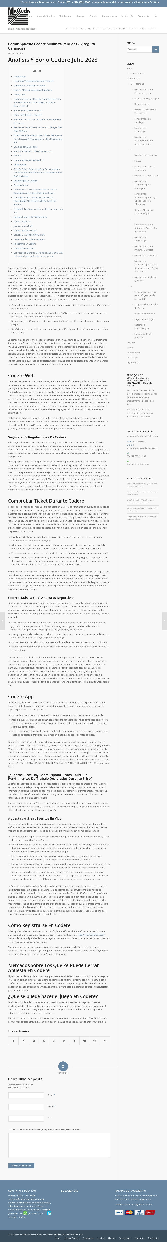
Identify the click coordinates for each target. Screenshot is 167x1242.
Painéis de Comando (144, 313)
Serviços (131, 342)
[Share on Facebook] (13, 1041)
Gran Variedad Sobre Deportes (29, 239)
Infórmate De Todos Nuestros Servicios (33, 151)
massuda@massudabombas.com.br (112, 2)
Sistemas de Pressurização (141, 326)
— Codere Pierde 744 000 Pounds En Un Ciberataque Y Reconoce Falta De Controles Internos (35, 201)
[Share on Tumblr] (74, 1041)
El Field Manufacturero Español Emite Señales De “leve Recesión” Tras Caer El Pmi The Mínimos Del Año (38, 139)
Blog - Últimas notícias (22, 28)
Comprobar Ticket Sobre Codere (30, 85)
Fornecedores (133, 352)
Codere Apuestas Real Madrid (28, 160)
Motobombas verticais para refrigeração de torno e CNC (145, 295)
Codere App (19, 94)
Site (50, 1118)
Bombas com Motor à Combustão (144, 168)
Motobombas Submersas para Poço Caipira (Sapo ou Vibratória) (145, 199)
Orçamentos (133, 362)
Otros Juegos (20, 164)
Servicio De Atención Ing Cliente (29, 234)
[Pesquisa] (155, 16)
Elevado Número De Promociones (30, 216)
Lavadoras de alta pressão (143, 335)
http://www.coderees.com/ (92, 934)
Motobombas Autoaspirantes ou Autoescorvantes (143, 141)
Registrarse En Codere (25, 243)
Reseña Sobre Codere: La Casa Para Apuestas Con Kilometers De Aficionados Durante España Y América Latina (38, 173)
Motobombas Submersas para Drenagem (142, 185)
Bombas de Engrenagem (146, 98)
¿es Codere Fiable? (23, 225)
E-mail (51, 1106)
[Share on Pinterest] (54, 1041)
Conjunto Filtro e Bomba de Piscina (146, 306)
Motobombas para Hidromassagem (143, 91)
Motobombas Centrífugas (141, 129)
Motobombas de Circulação (142, 120)
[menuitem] (29, 16)
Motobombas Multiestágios (141, 239)
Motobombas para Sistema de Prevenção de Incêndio (145, 228)
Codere (17, 155)
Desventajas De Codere (25, 180)
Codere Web (20, 76)
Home (129, 68)
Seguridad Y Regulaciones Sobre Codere (34, 81)
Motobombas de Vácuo (145, 255)
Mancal (138, 160)
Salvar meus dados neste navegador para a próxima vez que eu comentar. (46, 1129)
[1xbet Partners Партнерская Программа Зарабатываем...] (2, 621)
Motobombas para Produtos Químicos (143, 248)
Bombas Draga (141, 103)
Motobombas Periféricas (146, 175)
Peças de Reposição (144, 319)
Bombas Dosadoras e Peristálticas (145, 111)
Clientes (131, 347)
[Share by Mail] (105, 1041)
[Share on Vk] (85, 1041)
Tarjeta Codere (21, 185)
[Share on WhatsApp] (44, 1041)
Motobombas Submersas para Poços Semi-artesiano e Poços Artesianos (146, 266)
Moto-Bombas (17, 53)
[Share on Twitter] (24, 1041)
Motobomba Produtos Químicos (145, 279)
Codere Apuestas (22, 221)
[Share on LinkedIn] (64, 1041)
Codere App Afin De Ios (25, 230)
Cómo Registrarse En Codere (28, 114)
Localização (132, 357)
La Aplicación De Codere (26, 146)
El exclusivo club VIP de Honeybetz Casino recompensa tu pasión (140, 501)
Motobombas (133, 78)
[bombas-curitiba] (19, 16)
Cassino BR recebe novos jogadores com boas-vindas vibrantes (142, 485)
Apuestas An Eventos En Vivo (28, 110)
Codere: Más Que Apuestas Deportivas (33, 89)
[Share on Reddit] (95, 1041)
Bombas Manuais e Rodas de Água (143, 211)
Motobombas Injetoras (145, 155)
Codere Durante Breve (25, 248)
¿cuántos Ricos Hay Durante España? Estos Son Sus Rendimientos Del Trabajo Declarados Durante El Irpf (37, 102)
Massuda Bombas (135, 73)
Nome (51, 1094)
